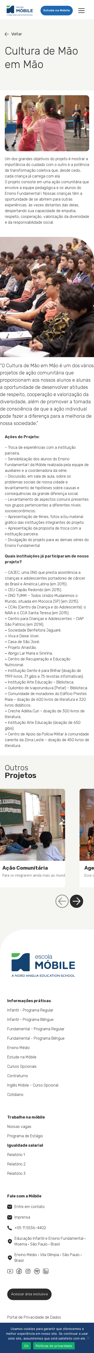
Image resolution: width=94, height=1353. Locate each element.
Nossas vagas (19, 1126)
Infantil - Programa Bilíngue (30, 1019)
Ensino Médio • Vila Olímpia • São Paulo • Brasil (48, 1257)
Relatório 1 (16, 1154)
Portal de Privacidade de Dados (34, 1317)
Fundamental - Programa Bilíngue (36, 1038)
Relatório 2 (16, 1164)
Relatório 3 (16, 1173)
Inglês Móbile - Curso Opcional (32, 1085)
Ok (26, 1346)
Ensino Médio (18, 1047)
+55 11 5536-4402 (30, 1228)
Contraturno (17, 1076)
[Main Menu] (81, 10)
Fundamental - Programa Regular (35, 1029)
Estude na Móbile (56, 10)
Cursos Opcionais (22, 1066)
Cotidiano (15, 1094)
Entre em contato (29, 1206)
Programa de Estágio (25, 1136)
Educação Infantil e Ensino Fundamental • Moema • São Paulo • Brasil (50, 1241)
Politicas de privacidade (54, 1346)
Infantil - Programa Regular (30, 1010)
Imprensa (22, 1217)
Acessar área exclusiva (29, 1294)
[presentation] (76, 901)
